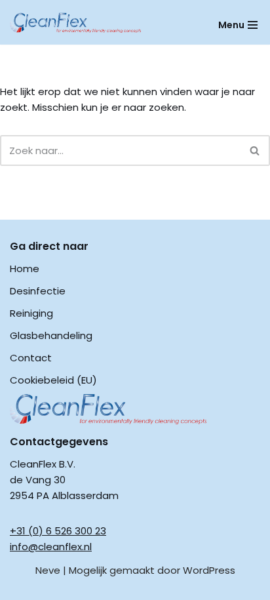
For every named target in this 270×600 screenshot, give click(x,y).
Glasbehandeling (51, 335)
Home (24, 268)
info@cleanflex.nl (51, 546)
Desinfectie (38, 291)
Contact (31, 358)
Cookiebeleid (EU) (53, 380)
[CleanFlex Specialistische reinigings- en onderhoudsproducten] (75, 22)
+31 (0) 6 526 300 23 (58, 531)
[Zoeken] (255, 150)
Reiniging (31, 313)
